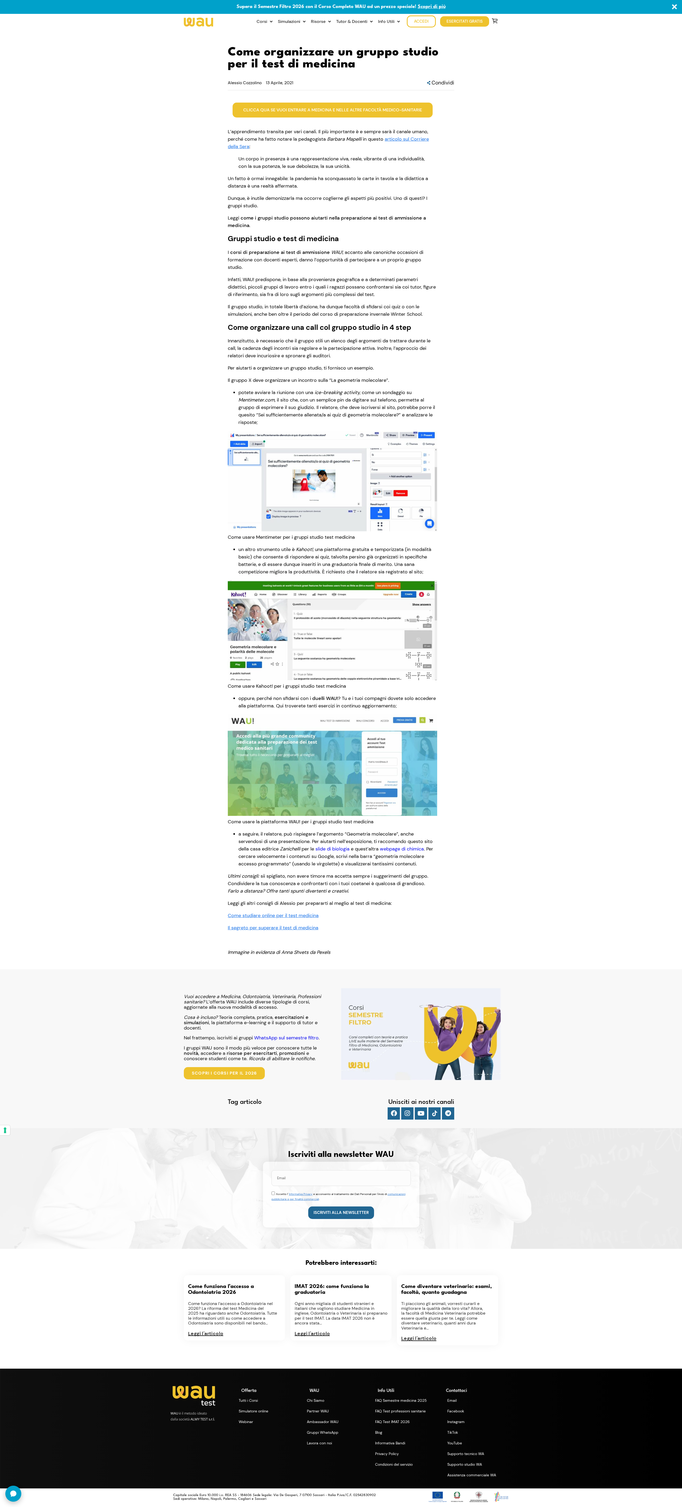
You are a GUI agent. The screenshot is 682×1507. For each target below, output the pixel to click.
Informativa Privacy (300, 1194)
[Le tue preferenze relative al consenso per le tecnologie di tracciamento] (5, 1130)
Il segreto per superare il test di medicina (273, 928)
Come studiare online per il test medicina (273, 915)
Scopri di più (432, 7)
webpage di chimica (402, 849)
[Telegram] (448, 1113)
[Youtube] (421, 1113)
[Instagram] (407, 1113)
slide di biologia (332, 849)
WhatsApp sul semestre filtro (286, 1038)
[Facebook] (394, 1113)
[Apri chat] (13, 1494)
